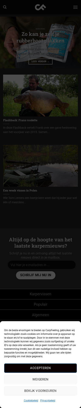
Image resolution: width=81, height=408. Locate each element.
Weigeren (40, 379)
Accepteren (40, 368)
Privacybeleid (47, 400)
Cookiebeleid (31, 400)
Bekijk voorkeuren (40, 391)
